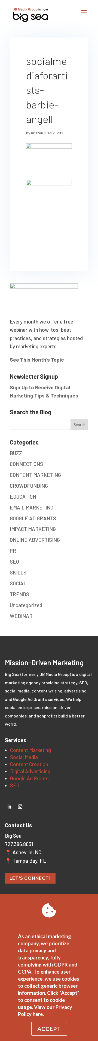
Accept (49, 1028)
